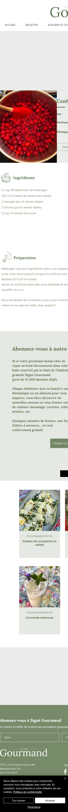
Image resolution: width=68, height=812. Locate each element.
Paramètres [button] (34, 807)
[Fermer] (63, 780)
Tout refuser (18, 800)
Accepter (50, 800)
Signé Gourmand (37, 375)
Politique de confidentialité (27, 792)
